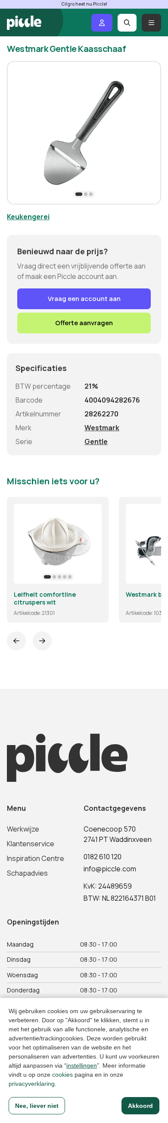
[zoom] (91, 573)
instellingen (81, 1065)
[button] (78, 194)
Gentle (96, 441)
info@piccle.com (110, 868)
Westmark (101, 427)
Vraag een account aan (84, 298)
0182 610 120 (102, 856)
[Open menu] (151, 23)
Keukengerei (28, 216)
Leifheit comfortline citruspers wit (45, 598)
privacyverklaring (32, 1083)
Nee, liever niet (37, 1105)
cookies (62, 1074)
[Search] (127, 23)
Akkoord (140, 1105)
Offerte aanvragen (84, 322)
